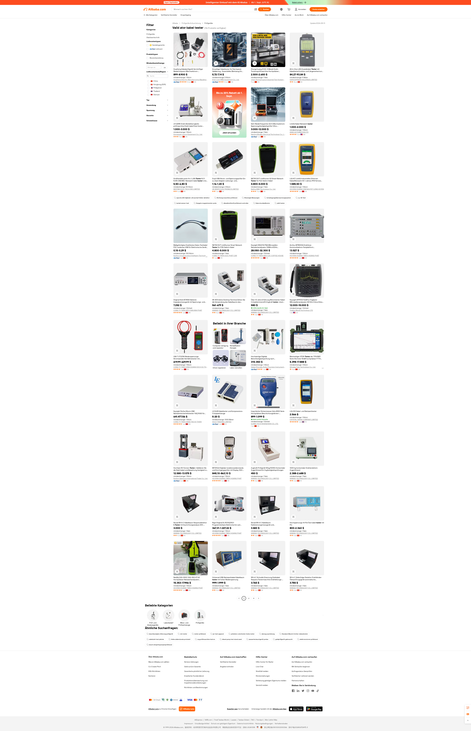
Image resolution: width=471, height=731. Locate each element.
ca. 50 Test (302, 198)
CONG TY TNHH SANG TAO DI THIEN (187, 422)
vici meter (183, 634)
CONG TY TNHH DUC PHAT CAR (224, 256)
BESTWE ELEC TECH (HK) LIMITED (186, 189)
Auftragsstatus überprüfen (302, 671)
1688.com (208, 720)
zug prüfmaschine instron (206, 639)
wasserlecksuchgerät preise (258, 639)
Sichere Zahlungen (191, 662)
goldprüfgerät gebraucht (284, 639)
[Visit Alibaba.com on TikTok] (317, 690)
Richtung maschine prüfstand (227, 198)
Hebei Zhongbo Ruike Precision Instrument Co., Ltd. (268, 367)
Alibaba (175, 23)
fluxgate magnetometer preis (206, 203)
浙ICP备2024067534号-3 (298, 727)
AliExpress (198, 720)
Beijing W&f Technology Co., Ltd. (263, 189)
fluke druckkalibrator (263, 203)
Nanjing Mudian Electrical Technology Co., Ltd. (268, 134)
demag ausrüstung (268, 634)
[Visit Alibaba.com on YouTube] (312, 690)
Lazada (233, 720)
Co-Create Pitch (154, 667)
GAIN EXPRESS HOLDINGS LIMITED (303, 80)
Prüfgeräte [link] (208, 23)
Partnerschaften (298, 681)
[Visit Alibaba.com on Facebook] (293, 690)
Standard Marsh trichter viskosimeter (295, 634)
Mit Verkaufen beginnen (301, 667)
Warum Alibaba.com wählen (158, 662)
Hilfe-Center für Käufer (264, 662)
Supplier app (232, 709)
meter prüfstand (200, 634)
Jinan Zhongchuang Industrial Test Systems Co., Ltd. (268, 80)
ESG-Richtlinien (154, 671)
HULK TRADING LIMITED (221, 422)
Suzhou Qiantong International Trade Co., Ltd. (190, 478)
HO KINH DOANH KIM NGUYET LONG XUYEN (307, 189)
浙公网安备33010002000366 (275, 727)
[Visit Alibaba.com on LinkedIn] (298, 690)
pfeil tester (281, 203)
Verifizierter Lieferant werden (303, 676)
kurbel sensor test (183, 203)
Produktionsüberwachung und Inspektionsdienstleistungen (195, 682)
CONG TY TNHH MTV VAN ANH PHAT (187, 310)
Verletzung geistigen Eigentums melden (271, 681)
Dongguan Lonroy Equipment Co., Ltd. (187, 134)
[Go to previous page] (239, 598)
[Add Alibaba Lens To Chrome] (187, 708)
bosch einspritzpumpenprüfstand (160, 645)
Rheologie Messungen (252, 198)
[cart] (289, 10)
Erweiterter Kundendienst (194, 676)
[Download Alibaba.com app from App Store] (296, 708)
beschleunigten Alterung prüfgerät (161, 634)
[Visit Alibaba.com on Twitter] (302, 690)
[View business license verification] (257, 727)
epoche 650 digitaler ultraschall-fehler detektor (193, 198)
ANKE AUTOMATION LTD (299, 132)
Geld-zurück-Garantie (192, 667)
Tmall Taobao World (221, 720)
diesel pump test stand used (232, 639)
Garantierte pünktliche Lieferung (196, 671)
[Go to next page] (258, 598)
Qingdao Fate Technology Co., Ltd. (303, 367)
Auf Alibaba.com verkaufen (302, 662)
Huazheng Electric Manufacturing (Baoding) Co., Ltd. (190, 80)
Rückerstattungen (263, 676)
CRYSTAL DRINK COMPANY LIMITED (304, 420)
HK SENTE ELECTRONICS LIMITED (225, 189)
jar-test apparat (218, 634)
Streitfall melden (262, 671)
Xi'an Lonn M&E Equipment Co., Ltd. (225, 80)
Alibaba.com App (279, 709)
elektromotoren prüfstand (309, 639)
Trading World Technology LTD (301, 310)
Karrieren (151, 676)
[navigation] (157, 311)
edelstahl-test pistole (156, 639)
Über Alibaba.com (155, 657)
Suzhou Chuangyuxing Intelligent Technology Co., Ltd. (190, 256)
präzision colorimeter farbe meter (243, 634)
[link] (468, 707)
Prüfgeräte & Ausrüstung (191, 23)
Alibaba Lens (153, 709)
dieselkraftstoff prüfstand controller (236, 203)
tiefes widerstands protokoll (180, 639)
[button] (255, 9)
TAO (252, 720)
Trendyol (259, 720)
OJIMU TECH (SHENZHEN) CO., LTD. (264, 424)
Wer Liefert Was (271, 720)
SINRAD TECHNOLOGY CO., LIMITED (226, 310)
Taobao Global (243, 720)
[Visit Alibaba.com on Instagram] (307, 690)
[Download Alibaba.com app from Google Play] (314, 708)
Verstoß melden (262, 685)
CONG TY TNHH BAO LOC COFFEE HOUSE (267, 256)
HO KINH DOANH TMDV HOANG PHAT (304, 256)
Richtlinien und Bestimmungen (196, 687)
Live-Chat (259, 667)
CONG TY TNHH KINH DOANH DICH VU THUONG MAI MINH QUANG (190, 367)
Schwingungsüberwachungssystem (279, 198)
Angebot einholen (227, 667)
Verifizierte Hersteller (228, 662)
